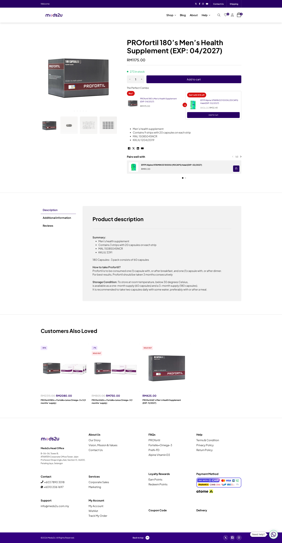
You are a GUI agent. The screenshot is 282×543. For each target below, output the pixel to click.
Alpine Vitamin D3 (159, 454)
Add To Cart (213, 115)
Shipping (234, 4)
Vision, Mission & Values (103, 445)
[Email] (142, 148)
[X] (133, 148)
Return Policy (204, 450)
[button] (49, 125)
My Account (96, 506)
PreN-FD (153, 450)
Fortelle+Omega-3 (160, 445)
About (194, 15)
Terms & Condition (207, 440)
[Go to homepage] (54, 15)
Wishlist (93, 510)
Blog (183, 15)
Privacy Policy (205, 445)
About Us (94, 434)
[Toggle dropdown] (175, 15)
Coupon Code (157, 510)
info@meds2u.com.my (55, 506)
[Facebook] (129, 148)
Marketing (95, 487)
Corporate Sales (99, 482)
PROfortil (154, 440)
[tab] (71, 111)
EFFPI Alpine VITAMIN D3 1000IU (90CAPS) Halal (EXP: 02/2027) (171, 165)
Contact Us (218, 4)
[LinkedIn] (138, 148)
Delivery (201, 510)
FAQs (151, 434)
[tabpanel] (162, 253)
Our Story (95, 440)
